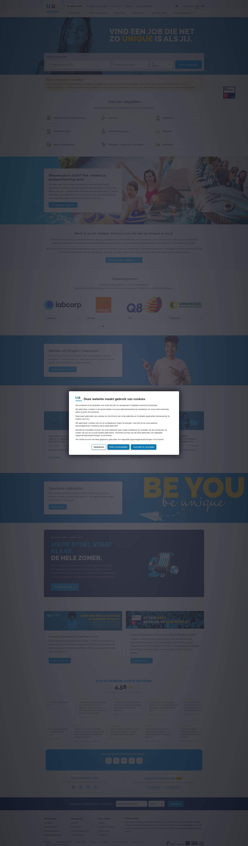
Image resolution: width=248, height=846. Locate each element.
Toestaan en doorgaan (143, 447)
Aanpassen (99, 447)
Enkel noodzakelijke (118, 447)
